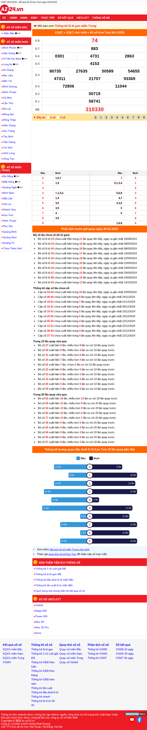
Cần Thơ (8, 103)
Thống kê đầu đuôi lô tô (44, 692)
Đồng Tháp (9, 119)
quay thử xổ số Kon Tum (62, 554)
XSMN (23, 17)
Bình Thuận (9, 92)
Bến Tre (7, 81)
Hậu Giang (9, 53)
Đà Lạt (7, 108)
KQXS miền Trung (13, 657)
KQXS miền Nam (13, 653)
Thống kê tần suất (41, 688)
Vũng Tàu (8, 158)
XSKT (70, 32)
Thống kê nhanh (40, 696)
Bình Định (8, 192)
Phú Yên (8, 226)
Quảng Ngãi (10, 187)
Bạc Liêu (8, 75)
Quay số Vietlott (68, 662)
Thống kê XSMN (97, 653)
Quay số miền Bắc (70, 649)
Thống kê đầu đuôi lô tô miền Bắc (54, 579)
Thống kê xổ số (41, 644)
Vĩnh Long (9, 153)
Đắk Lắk (7, 198)
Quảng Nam (10, 237)
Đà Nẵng (8, 176)
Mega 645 (41, 610)
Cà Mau (7, 97)
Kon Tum (8, 215)
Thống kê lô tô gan (42, 649)
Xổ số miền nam (17, 41)
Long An (7, 64)
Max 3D (39, 621)
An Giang (8, 69)
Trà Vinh (8, 147)
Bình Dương (10, 86)
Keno (38, 632)
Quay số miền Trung (71, 657)
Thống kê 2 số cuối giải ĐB (50, 568)
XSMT (34, 17)
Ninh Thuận (9, 220)
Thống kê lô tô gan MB (48, 574)
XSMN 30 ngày (125, 653)
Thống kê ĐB (101, 17)
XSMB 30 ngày (125, 649)
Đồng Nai (8, 114)
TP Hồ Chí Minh (12, 58)
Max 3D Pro (42, 627)
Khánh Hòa (9, 209)
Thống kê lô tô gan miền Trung (75, 25)
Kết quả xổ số (12, 644)
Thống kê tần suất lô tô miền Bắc (54, 585)
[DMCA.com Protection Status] (136, 715)
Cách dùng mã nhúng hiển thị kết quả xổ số (60, 590)
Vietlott (83, 17)
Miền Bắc (9, 33)
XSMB (13, 17)
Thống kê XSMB (97, 649)
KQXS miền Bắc (12, 649)
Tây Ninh (8, 136)
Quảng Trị (8, 242)
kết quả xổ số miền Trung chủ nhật (69, 549)
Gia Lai (7, 204)
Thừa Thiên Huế (12, 248)
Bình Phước (9, 47)
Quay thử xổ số (69, 644)
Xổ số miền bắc (16, 27)
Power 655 (41, 616)
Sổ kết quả (65, 17)
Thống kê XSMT (97, 657)
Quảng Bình (10, 231)
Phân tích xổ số (98, 644)
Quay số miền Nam (70, 653)
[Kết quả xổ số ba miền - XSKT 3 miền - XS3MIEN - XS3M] (11, 9)
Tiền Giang (9, 142)
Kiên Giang (9, 125)
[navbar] (4, 17)
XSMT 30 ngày (124, 657)
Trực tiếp (47, 17)
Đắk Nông (8, 181)
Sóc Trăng (9, 130)
